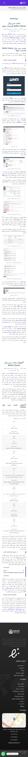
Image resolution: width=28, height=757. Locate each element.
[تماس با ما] (25, 704)
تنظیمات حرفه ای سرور (10, 332)
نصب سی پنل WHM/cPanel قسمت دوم (14, 25)
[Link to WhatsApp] (5, 755)
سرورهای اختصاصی (21, 328)
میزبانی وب (11, 377)
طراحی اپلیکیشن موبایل (18, 699)
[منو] (4, 3)
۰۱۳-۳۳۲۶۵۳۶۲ (14, 740)
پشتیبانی (21, 668)
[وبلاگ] (25, 670)
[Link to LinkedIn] (12, 755)
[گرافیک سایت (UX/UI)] (25, 691)
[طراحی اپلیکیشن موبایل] (25, 699)
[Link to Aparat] (7, 755)
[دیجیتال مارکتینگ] (25, 696)
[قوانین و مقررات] (25, 673)
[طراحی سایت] (25, 684)
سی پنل (10, 29)
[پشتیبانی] (25, 668)
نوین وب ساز (11, 31)
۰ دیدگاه (16, 29)
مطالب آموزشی (6, 29)
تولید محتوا (21, 694)
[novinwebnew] (16, 3)
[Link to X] (16, 755)
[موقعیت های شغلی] (25, 675)
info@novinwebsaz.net (14, 743)
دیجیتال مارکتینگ (19, 696)
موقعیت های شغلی (19, 675)
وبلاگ (18, 31)
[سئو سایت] (25, 686)
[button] (14, 718)
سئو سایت (21, 686)
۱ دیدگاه (16, 368)
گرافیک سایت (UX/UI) (18, 691)
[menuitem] (4, 3)
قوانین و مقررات (20, 673)
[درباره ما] (25, 701)
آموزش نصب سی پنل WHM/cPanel (14, 364)
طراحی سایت (20, 684)
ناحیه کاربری (21, 666)
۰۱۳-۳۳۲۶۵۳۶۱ (14, 737)
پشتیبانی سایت (20, 689)
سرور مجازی (20, 543)
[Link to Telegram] (10, 755)
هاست (5, 598)
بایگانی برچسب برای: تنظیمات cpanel (17, 8)
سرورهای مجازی (8, 327)
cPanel (12, 381)
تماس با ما (21, 704)
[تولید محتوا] (25, 694)
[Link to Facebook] (14, 755)
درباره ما (22, 701)
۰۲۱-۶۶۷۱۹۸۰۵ (14, 734)
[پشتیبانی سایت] (25, 689)
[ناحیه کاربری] (25, 666)
